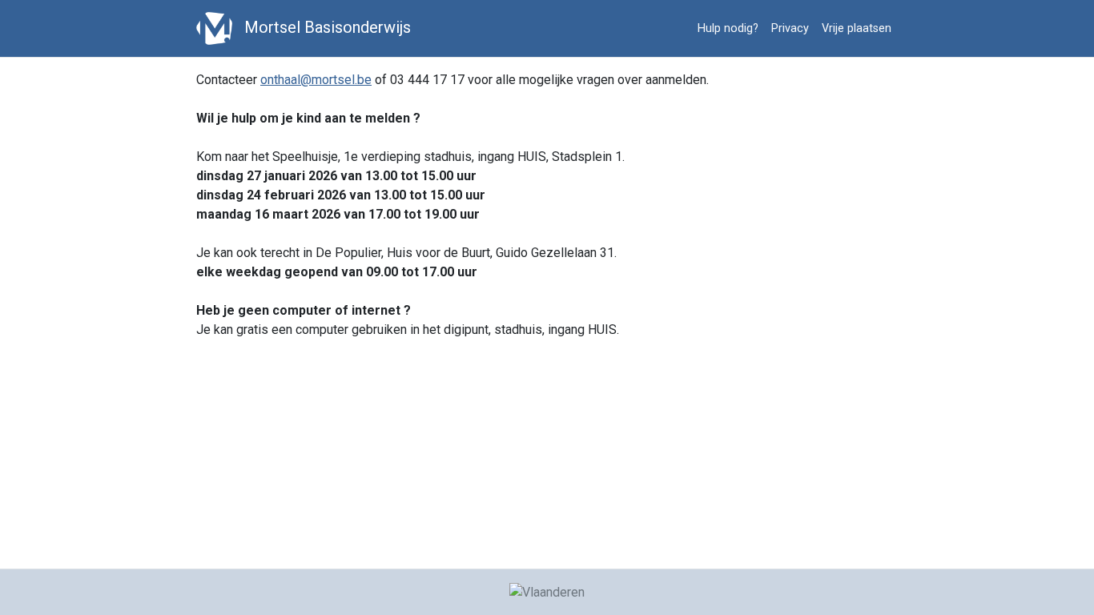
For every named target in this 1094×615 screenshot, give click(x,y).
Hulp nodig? (728, 28)
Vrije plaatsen (856, 28)
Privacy (790, 28)
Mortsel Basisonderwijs (325, 27)
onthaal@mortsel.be (316, 79)
